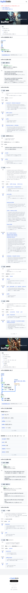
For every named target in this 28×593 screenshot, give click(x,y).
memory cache (13, 210)
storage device (17, 186)
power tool (8, 551)
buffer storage (13, 184)
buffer (7, 119)
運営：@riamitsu (14, 589)
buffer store (19, 184)
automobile (12, 286)
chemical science (9, 125)
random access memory (12, 234)
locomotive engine (20, 321)
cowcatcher (12, 311)
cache (8, 210)
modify (6, 152)
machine (19, 286)
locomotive (13, 321)
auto (8, 286)
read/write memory (11, 237)
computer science (16, 256)
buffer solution (9, 112)
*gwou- (2, 374)
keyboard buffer (10, 202)
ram (7, 233)
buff (2, 380)
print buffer (9, 194)
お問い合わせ (14, 587)
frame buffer (9, 224)
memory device (10, 186)
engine (8, 321)
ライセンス (14, 585)
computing (9, 256)
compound (8, 103)
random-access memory (12, 235)
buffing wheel (9, 557)
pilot (21, 311)
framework (12, 314)
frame (8, 314)
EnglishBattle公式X (6, 54)
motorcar (24, 286)
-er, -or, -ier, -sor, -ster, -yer (20, 381)
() (5, 7)
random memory (12, 233)
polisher (11, 548)
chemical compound (16, 103)
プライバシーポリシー (14, 584)
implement (7, 524)
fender (11, 276)
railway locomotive (11, 322)
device (8, 279)
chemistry (16, 125)
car (16, 286)
